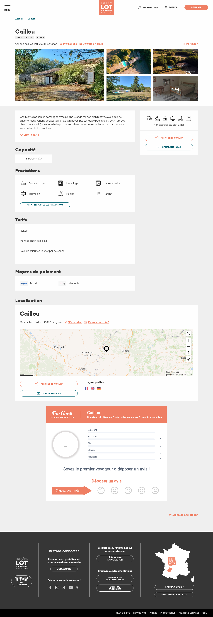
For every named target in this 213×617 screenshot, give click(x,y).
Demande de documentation (115, 578)
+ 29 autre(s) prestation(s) (169, 125)
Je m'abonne (64, 569)
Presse (153, 613)
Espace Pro (139, 613)
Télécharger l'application (115, 558)
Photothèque (167, 613)
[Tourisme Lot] (106, 7)
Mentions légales (189, 613)
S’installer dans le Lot (174, 594)
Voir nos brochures (115, 587)
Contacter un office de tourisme (21, 581)
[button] (150, 7)
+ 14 (175, 88)
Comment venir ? (174, 587)
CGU (204, 613)
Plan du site (123, 613)
